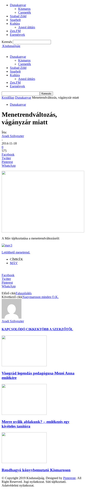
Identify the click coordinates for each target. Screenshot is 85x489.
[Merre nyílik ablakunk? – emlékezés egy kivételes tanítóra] (24, 413)
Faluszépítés (24, 293)
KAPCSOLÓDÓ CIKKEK (20, 329)
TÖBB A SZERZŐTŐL (56, 329)
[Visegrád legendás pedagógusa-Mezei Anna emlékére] (24, 365)
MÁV (14, 263)
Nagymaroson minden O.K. (40, 297)
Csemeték (24, 12)
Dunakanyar (18, 5)
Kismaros (24, 8)
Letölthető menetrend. (16, 252)
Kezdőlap (8, 97)
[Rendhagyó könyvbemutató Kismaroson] (24, 462)
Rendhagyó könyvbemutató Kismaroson (36, 470)
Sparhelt (15, 20)
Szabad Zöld (18, 16)
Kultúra (15, 23)
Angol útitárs (26, 27)
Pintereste (69, 478)
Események (17, 34)
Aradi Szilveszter (13, 136)
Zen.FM (15, 31)
